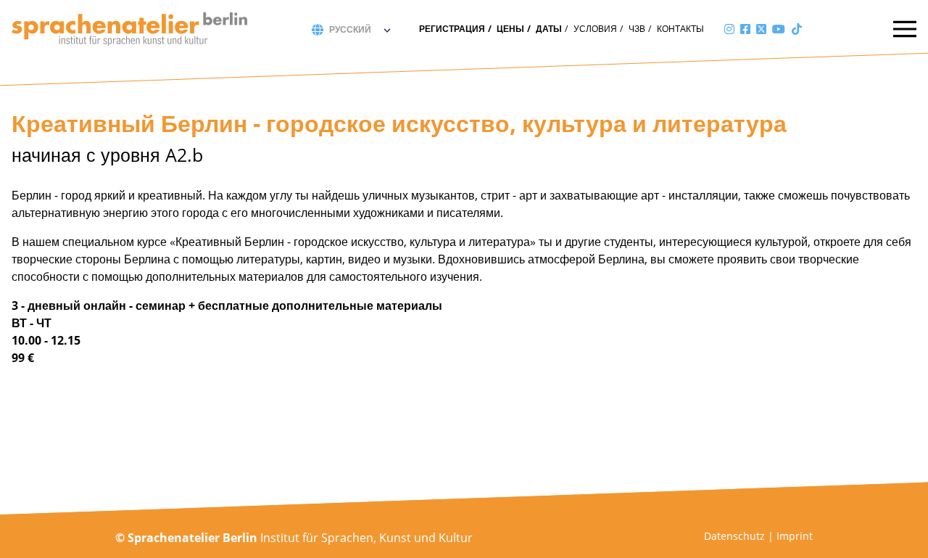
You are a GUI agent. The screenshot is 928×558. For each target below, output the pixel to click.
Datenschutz (734, 536)
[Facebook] (745, 29)
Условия (595, 28)
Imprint (794, 536)
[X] (761, 29)
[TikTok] (797, 29)
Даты (549, 28)
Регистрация (452, 28)
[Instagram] (729, 29)
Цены (510, 28)
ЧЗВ (637, 28)
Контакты (680, 28)
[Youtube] (778, 29)
